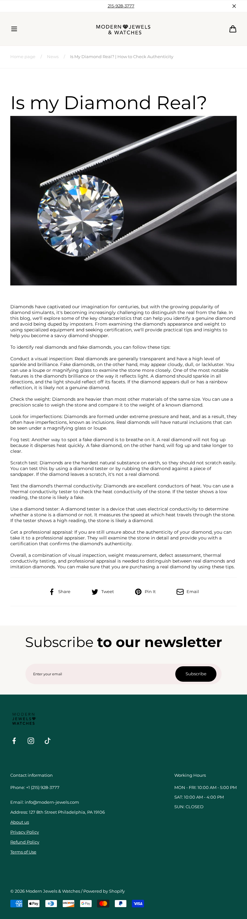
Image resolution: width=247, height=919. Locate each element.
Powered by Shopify (104, 891)
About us (19, 822)
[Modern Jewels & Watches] (124, 29)
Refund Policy (24, 842)
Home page (22, 56)
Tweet (107, 591)
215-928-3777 (121, 6)
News (53, 56)
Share (64, 591)
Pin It (150, 591)
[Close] (234, 6)
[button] (14, 29)
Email (193, 591)
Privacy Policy (24, 832)
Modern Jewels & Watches (53, 891)
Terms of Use (23, 852)
